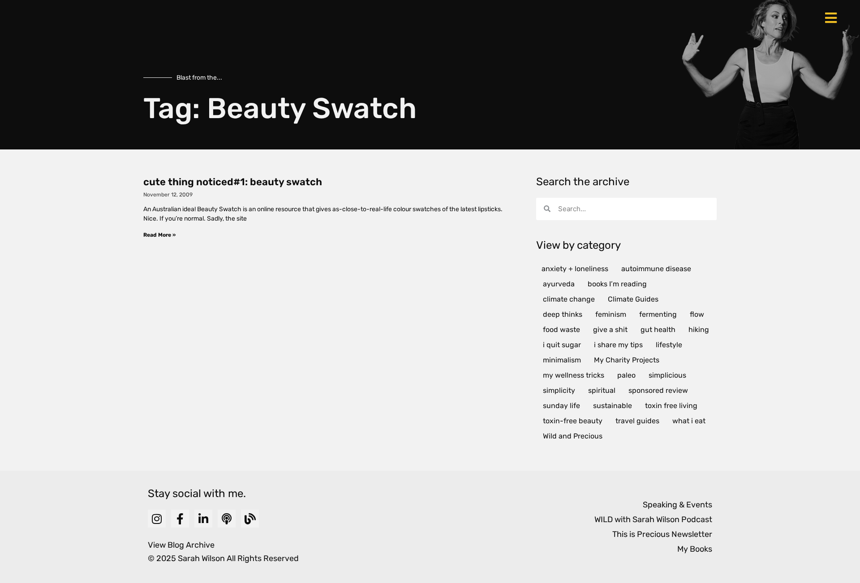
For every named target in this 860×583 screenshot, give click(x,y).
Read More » (159, 235)
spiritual (601, 390)
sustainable (612, 405)
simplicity (559, 390)
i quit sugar (562, 344)
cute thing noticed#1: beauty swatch (232, 182)
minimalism (562, 360)
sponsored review (658, 390)
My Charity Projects (626, 360)
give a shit (610, 329)
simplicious (667, 375)
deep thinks (562, 314)
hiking (698, 329)
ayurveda (559, 284)
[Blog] (250, 519)
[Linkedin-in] (203, 519)
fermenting (658, 314)
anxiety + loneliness (575, 268)
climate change (569, 299)
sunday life (561, 405)
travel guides (637, 421)
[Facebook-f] (180, 519)
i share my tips (618, 344)
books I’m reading (617, 284)
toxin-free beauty (572, 421)
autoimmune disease (656, 268)
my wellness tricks (573, 375)
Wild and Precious (572, 436)
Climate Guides (633, 299)
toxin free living (671, 405)
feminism (610, 314)
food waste (561, 329)
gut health (658, 329)
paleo (626, 375)
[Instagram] (157, 519)
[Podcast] (227, 519)
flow (697, 314)
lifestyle (669, 344)
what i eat (688, 421)
